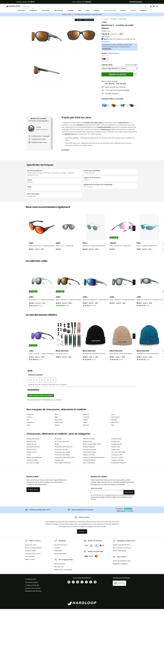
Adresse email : (97, 488)
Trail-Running (58, 10)
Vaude (85, 422)
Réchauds (58, 439)
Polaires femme (31, 444)
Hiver (87, 10)
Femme (106, 18)
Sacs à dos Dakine (89, 462)
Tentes (28, 454)
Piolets (57, 444)
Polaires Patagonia (89, 446)
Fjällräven (86, 414)
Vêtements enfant (89, 439)
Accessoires (113, 18)
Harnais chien (115, 446)
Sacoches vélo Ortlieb (118, 452)
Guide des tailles (131, 65)
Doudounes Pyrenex (89, 449)
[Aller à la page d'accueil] (102, 19)
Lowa (28, 425)
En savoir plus (106, 49)
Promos (133, 10)
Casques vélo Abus (117, 460)
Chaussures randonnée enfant (65, 457)
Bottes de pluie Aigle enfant (92, 444)
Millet (56, 417)
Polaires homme (31, 452)
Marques (123, 10)
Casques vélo (59, 460)
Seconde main (111, 10)
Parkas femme (31, 441)
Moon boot (58, 419)
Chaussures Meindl (89, 460)
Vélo (79, 10)
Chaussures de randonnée (63, 446)
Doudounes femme (32, 439)
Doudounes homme (33, 446)
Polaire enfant (87, 441)
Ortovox (29, 417)
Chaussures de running (62, 452)
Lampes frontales (32, 460)
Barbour (57, 425)
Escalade (70, 10)
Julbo (104, 22)
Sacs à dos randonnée (62, 441)
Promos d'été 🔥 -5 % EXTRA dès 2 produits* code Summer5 (82, 14)
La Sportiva (30, 422)
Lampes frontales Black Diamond (93, 457)
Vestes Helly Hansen (89, 452)
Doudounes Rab (116, 444)
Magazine (143, 10)
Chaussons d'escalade (62, 454)
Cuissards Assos (116, 439)
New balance (115, 417)
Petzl (112, 425)
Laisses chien (115, 449)
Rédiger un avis (106, 31)
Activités (96, 10)
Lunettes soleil (122, 18)
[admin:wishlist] (135, 74)
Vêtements (21, 10)
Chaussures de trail (61, 449)
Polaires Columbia (89, 454)
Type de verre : (107, 65)
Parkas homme (31, 449)
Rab (27, 419)
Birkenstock (115, 422)
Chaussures (33, 10)
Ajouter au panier (117, 74)
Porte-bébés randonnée (63, 462)
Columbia (86, 417)
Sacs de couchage (32, 462)
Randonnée (45, 10)
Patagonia (29, 414)
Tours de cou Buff (117, 457)
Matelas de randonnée (33, 457)
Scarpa (85, 419)
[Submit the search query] (146, 7)
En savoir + (66, 150)
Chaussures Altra (116, 454)
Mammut (86, 425)
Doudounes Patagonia (118, 462)
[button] (46, 35)
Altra (56, 414)
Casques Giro (115, 441)
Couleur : (110, 53)
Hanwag (114, 419)
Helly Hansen (59, 422)
